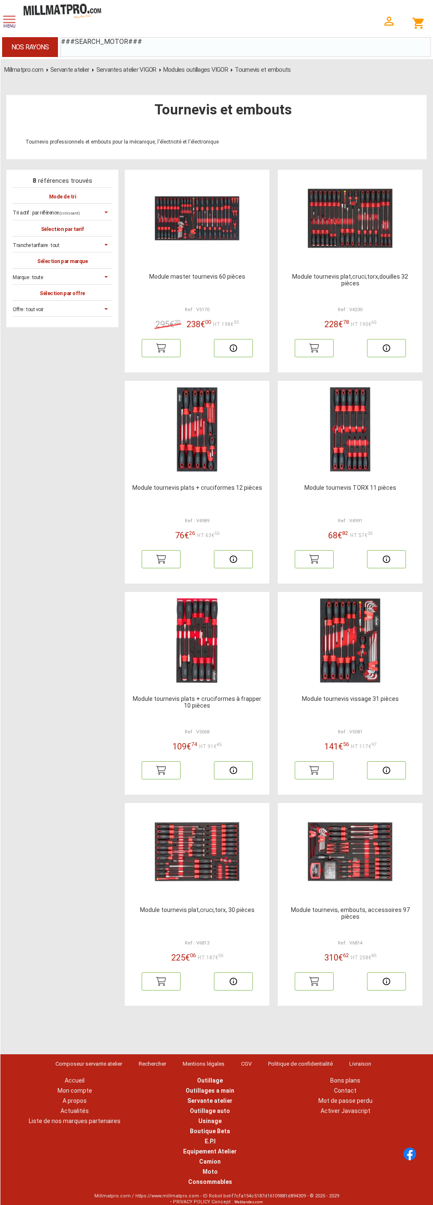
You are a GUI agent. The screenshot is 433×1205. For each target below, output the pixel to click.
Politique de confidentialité (300, 1064)
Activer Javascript (345, 1110)
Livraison (360, 1064)
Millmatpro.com (24, 69)
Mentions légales (204, 1064)
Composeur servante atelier (88, 1064)
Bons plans (345, 1080)
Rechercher (152, 1064)
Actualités (74, 1110)
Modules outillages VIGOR (196, 69)
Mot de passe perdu (345, 1100)
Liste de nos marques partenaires (75, 1121)
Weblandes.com (248, 1202)
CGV (246, 1064)
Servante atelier (69, 69)
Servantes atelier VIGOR (126, 69)
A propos (75, 1100)
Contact (345, 1090)
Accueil (75, 1080)
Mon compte (75, 1090)
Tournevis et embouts (262, 69)
